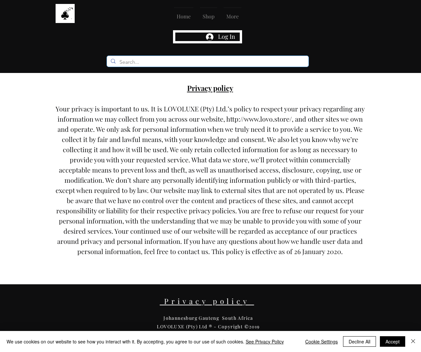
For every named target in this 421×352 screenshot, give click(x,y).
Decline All (359, 341)
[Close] (413, 341)
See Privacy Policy (265, 341)
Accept (392, 341)
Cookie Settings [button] (321, 341)
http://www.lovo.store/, (259, 118)
